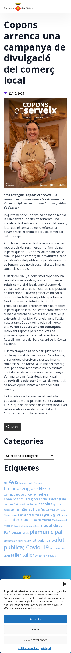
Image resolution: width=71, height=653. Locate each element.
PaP (7, 532)
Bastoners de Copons (30, 482)
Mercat (9, 526)
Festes (22, 514)
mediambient (42, 520)
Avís (13, 481)
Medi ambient (59, 520)
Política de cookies (28, 648)
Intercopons (21, 519)
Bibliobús (43, 489)
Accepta (35, 619)
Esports (56, 504)
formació (37, 514)
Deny (35, 629)
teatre (41, 555)
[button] (65, 584)
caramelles (38, 494)
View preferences (36, 640)
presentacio (10, 540)
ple (27, 533)
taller (16, 555)
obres (57, 525)
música (36, 526)
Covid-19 (24, 504)
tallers (29, 554)
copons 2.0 (11, 504)
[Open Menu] (64, 7)
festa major (50, 509)
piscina (18, 532)
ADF (6, 482)
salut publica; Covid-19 (34, 543)
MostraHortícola (23, 526)
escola (44, 503)
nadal (46, 525)
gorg (64, 515)
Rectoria (22, 540)
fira (29, 514)
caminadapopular (15, 494)
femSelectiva (27, 509)
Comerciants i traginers (22, 499)
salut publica (39, 540)
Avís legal (46, 648)
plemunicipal (46, 531)
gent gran (52, 514)
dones (33, 504)
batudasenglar (19, 488)
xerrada (51, 555)
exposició (9, 510)
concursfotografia (54, 499)
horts (6, 520)
